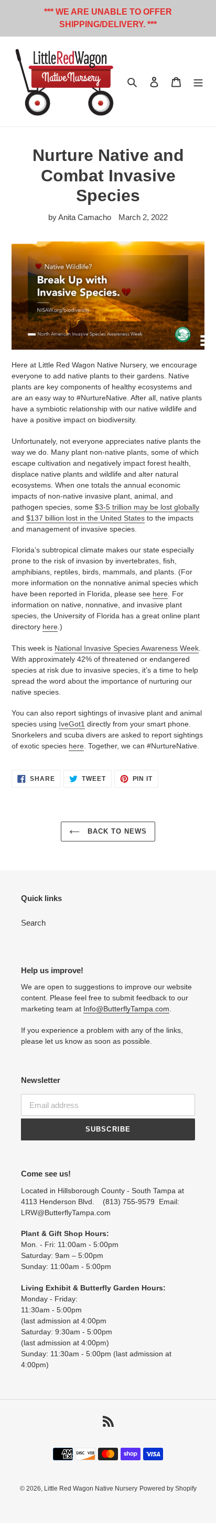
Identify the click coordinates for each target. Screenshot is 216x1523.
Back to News (116, 831)
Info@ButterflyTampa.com (126, 1009)
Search (33, 922)
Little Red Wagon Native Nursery (90, 1488)
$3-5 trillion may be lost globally (147, 507)
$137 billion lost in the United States (85, 518)
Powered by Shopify (168, 1488)
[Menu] (198, 82)
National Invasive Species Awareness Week (127, 648)
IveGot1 (72, 724)
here (160, 594)
